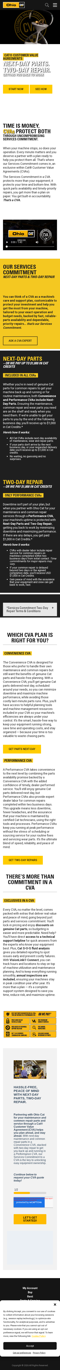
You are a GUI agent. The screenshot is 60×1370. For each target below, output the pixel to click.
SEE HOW (41, 89)
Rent (30, 1296)
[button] (55, 1304)
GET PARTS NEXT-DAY (22, 749)
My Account (30, 1288)
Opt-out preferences (22, 1353)
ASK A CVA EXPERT (20, 340)
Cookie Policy (39, 1336)
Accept (30, 1345)
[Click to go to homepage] (14, 4)
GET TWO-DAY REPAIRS (23, 860)
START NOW (16, 89)
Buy (30, 1292)
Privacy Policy (39, 1353)
